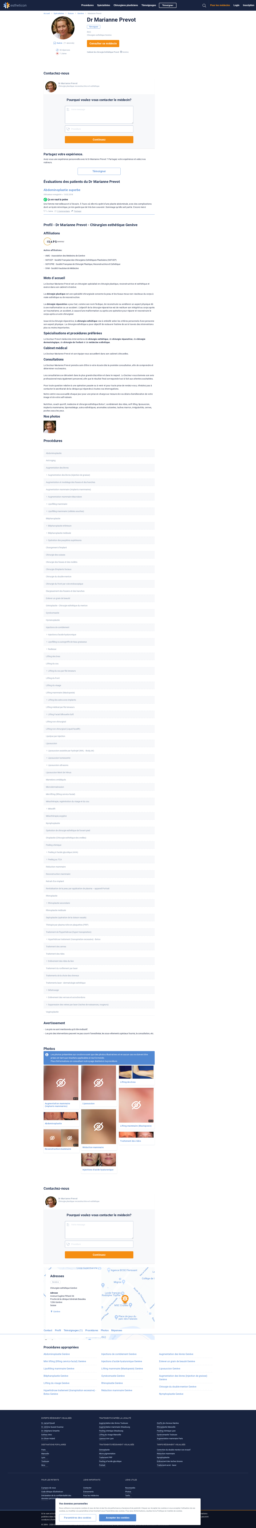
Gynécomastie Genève (113, 1375)
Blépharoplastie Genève (56, 1375)
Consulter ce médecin (103, 43)
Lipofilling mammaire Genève (59, 1368)
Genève (80, 13)
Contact (48, 1330)
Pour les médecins (220, 5)
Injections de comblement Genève (118, 1354)
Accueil (47, 13)
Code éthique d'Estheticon (52, 1492)
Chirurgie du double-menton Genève (177, 1386)
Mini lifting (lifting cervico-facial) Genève (65, 1361)
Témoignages (148, 5)
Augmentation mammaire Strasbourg (114, 1427)
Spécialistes (103, 5)
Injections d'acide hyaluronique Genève (121, 1361)
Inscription (248, 5)
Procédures (87, 5)
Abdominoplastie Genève (57, 1354)
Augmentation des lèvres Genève (176, 1354)
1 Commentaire (63, 211)
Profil (58, 1330)
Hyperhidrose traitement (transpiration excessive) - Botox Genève (70, 1392)
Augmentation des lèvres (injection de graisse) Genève (183, 1377)
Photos (105, 1330)
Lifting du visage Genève (56, 1383)
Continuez (99, 139)
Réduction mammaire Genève (116, 1390)
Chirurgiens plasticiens (126, 5)
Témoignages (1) (73, 1330)
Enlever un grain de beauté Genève (177, 1361)
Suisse (71, 13)
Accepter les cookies (117, 1517)
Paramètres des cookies (77, 1517)
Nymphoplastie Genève (171, 1394)
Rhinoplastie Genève (112, 1383)
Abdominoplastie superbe (62, 190)
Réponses (116, 1330)
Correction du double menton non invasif (174, 1450)
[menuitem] (87, 5)
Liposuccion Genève (169, 1368)
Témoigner (167, 5)
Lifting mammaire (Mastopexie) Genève (122, 1368)
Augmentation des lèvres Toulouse (113, 1423)
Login (236, 5)
